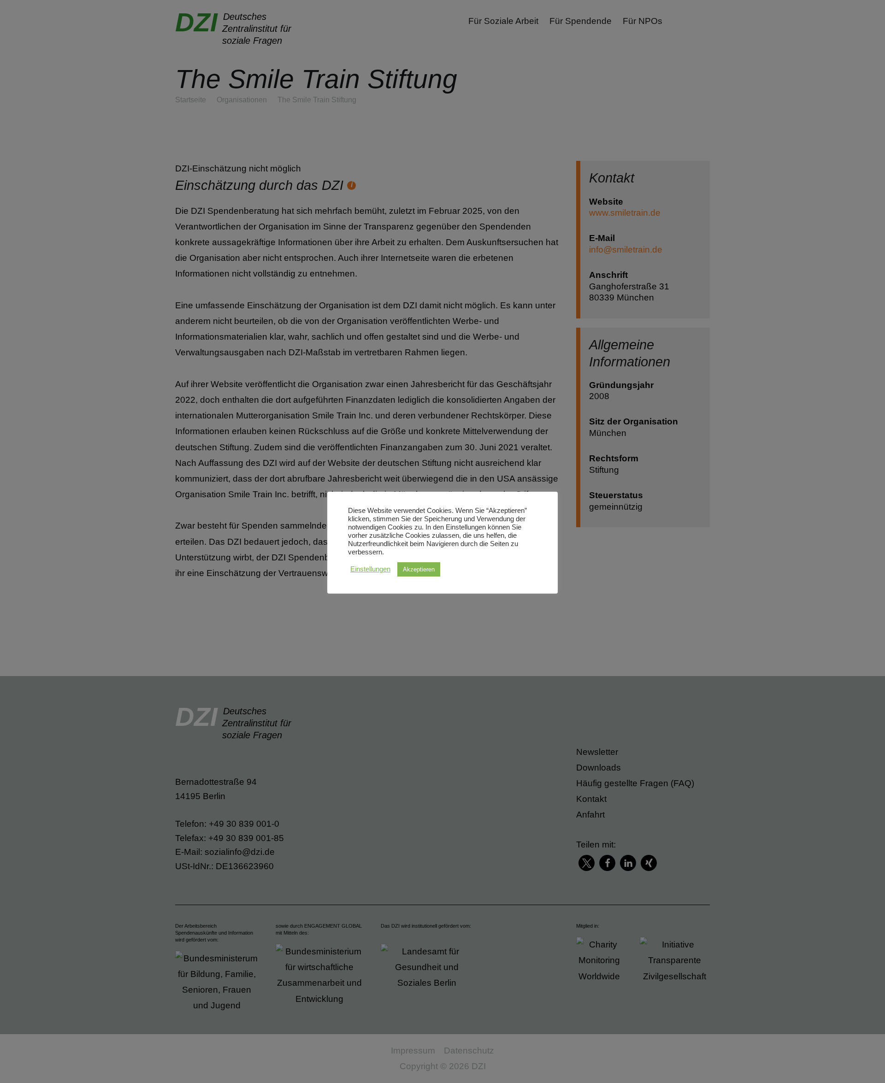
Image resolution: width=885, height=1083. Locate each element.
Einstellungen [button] (370, 569)
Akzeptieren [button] (419, 569)
